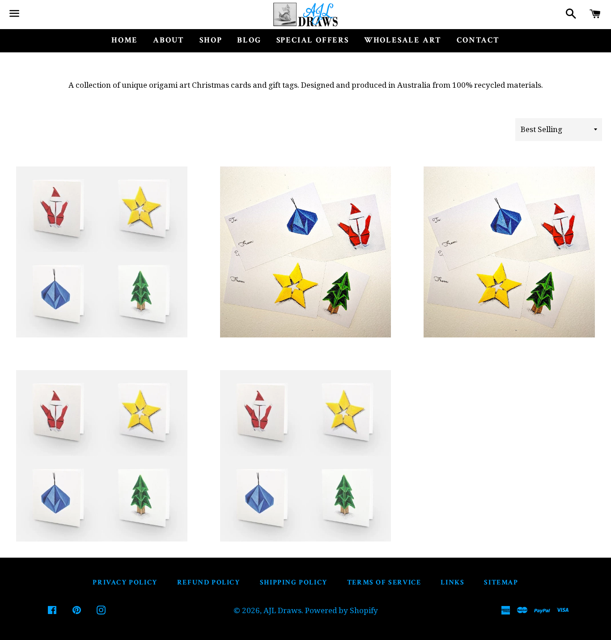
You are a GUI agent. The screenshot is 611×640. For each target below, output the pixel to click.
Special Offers (312, 40)
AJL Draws (282, 610)
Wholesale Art (402, 40)
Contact (478, 40)
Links (452, 582)
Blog (249, 40)
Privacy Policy (125, 582)
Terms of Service (384, 582)
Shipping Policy (293, 582)
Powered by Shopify (341, 610)
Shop (210, 40)
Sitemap (501, 582)
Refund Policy (208, 582)
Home (124, 40)
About (168, 40)
